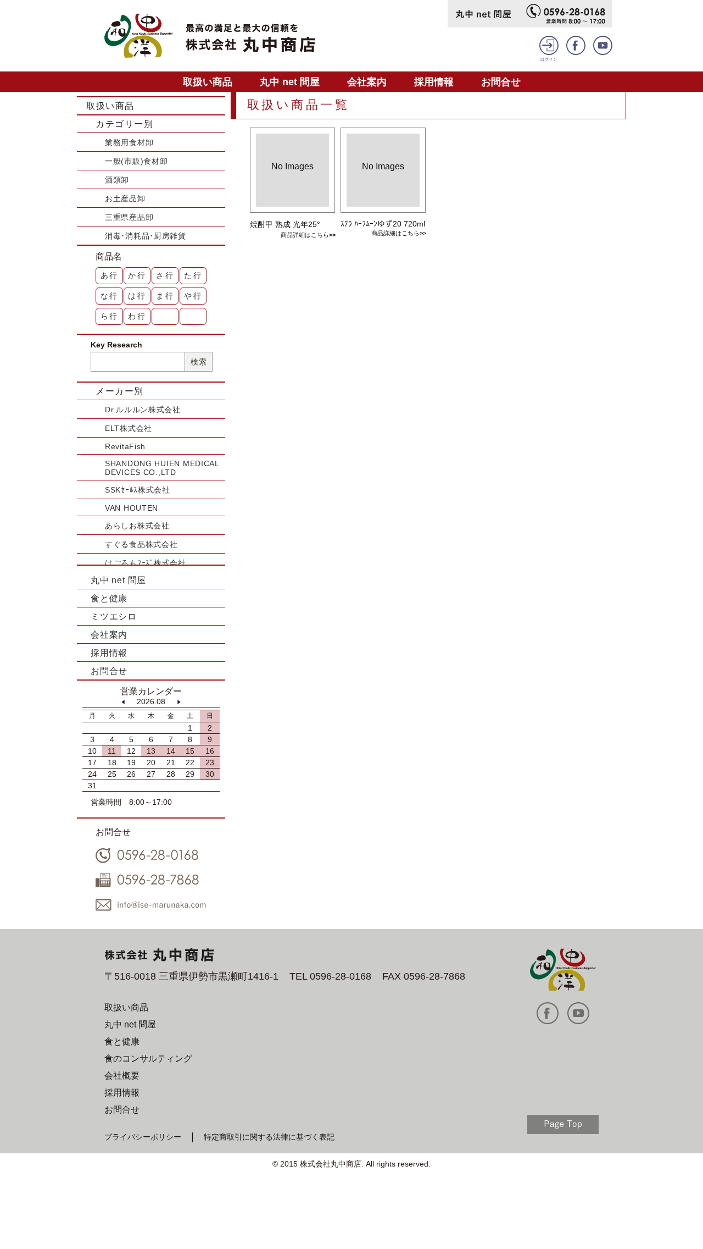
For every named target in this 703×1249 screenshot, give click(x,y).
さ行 (165, 275)
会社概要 (122, 1075)
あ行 (110, 275)
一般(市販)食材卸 (136, 161)
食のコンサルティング (148, 1058)
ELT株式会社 (128, 428)
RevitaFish (125, 446)
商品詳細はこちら (305, 234)
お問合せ (501, 81)
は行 (137, 295)
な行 (110, 295)
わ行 (137, 316)
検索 (199, 361)
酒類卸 (117, 179)
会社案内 (367, 81)
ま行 (165, 295)
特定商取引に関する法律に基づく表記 (269, 1136)
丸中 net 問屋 (290, 81)
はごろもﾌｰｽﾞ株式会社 (145, 563)
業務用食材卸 (129, 142)
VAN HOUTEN (131, 508)
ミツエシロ (114, 616)
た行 (193, 275)
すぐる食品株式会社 (141, 544)
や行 (193, 295)
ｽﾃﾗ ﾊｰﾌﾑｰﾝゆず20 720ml (383, 223)
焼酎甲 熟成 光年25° (285, 224)
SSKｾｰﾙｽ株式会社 (137, 489)
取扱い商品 (207, 81)
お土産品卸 (125, 198)
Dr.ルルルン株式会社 (143, 409)
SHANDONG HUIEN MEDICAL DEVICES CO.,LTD (162, 468)
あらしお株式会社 (137, 525)
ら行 (110, 316)
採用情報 (434, 81)
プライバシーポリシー (142, 1136)
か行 (137, 275)
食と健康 (109, 598)
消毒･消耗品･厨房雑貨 (145, 235)
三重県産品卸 (129, 217)
